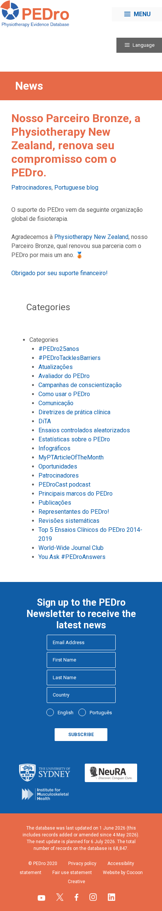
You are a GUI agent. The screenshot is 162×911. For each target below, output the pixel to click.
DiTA (44, 421)
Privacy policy (82, 863)
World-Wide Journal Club (71, 547)
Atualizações (55, 367)
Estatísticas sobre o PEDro (74, 439)
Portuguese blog (76, 187)
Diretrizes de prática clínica (74, 412)
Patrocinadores (31, 187)
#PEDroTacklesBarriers (69, 357)
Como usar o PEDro (64, 394)
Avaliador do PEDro (64, 376)
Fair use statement (72, 872)
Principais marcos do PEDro (75, 493)
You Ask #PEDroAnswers (71, 556)
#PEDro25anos (58, 348)
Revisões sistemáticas (68, 520)
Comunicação (55, 403)
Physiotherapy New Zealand (91, 236)
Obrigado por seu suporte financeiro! (59, 273)
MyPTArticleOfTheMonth (71, 457)
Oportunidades (57, 466)
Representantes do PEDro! (73, 511)
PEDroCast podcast (64, 484)
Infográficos (54, 448)
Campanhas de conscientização (80, 385)
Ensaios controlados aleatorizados (84, 430)
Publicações (54, 502)
